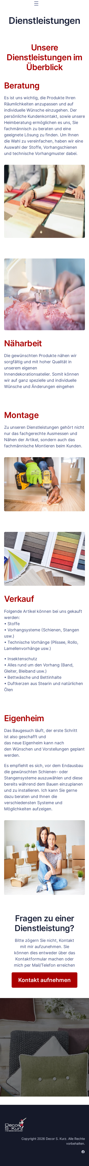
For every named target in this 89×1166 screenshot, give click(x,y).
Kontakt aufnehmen (44, 980)
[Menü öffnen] (36, 3)
